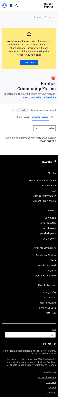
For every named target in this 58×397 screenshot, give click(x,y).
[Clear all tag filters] (13, 110)
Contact (51, 392)
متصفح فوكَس (49, 238)
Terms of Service (46, 377)
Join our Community (44, 195)
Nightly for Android (45, 275)
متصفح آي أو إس (48, 233)
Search (16, 5)
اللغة (54, 329)
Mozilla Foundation (45, 353)
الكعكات (52, 387)
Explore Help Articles (44, 201)
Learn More (29, 62)
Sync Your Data (47, 307)
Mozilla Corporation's (20, 350)
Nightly (52, 270)
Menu (10, 5)
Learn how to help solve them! (39, 97)
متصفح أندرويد (49, 228)
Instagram (44, 344)
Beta (53, 260)
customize (22, 110)
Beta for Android (47, 265)
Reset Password (47, 302)
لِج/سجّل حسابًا (49, 292)
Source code (49, 185)
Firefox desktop (47, 223)
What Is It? (50, 297)
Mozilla (49, 162)
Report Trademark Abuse (42, 180)
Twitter (54, 344)
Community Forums (43, 17)
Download (50, 218)
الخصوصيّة (51, 382)
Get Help (51, 313)
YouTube (49, 344)
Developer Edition (46, 255)
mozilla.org (50, 372)
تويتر (54, 190)
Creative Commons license (41, 365)
